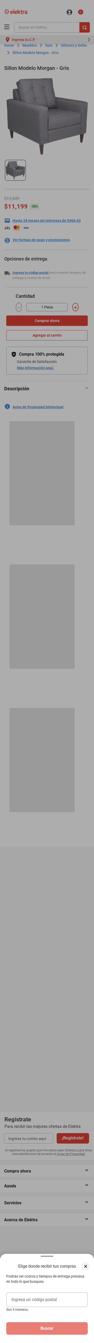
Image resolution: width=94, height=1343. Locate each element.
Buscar (47, 1328)
